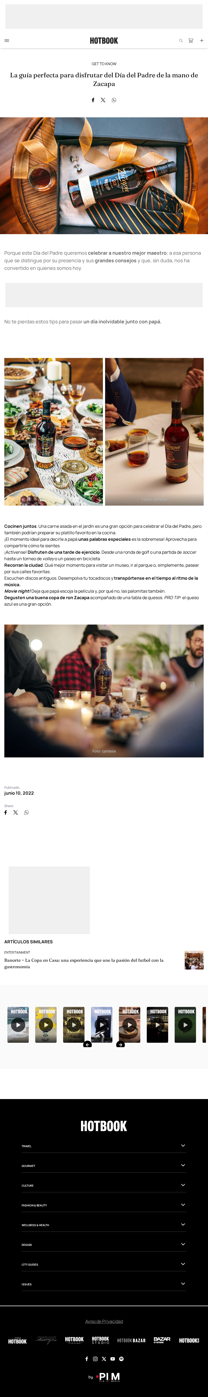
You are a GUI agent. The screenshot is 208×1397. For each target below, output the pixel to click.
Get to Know (104, 63)
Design (27, 1312)
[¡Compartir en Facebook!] (93, 100)
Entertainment (17, 952)
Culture (28, 1253)
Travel (26, 1214)
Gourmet (28, 1233)
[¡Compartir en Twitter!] (103, 100)
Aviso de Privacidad (104, 1389)
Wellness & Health (35, 1293)
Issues (27, 1352)
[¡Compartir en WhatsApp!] (114, 100)
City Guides (30, 1332)
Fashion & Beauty (34, 1273)
